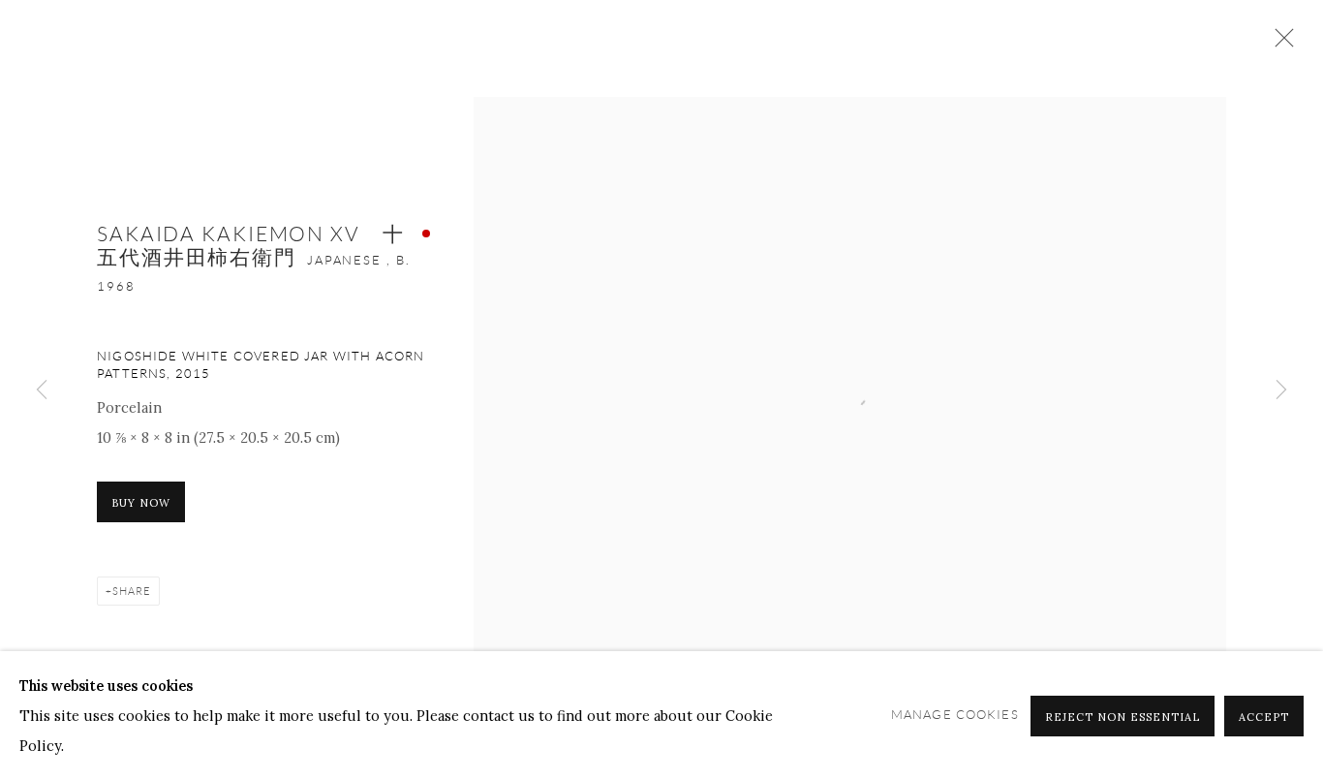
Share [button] (131, 591)
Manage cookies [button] (955, 715)
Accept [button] (1264, 717)
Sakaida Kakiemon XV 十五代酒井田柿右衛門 (251, 245)
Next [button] (1281, 390)
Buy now (140, 503)
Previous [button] (41, 390)
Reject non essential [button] (1122, 717)
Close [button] (1279, 43)
